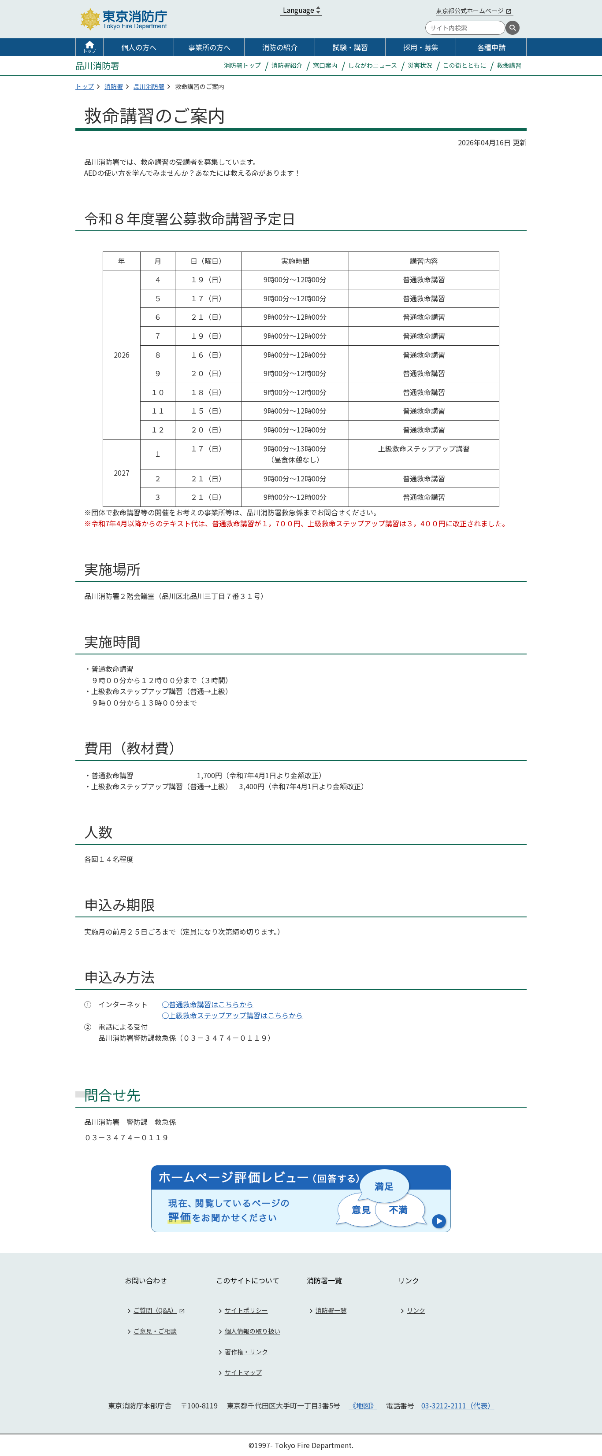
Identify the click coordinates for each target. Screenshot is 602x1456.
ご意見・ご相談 (155, 1331)
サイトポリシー (246, 1310)
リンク (416, 1310)
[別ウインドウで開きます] (301, 1198)
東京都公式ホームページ (470, 10)
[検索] (512, 28)
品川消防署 (149, 86)
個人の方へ (138, 47)
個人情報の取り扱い (252, 1331)
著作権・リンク (246, 1351)
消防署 (113, 86)
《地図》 (363, 1405)
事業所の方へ (209, 47)
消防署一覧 (331, 1310)
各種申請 (491, 47)
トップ (89, 51)
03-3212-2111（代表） (457, 1405)
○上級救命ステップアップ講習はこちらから (232, 1015)
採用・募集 (420, 47)
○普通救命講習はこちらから (207, 1004)
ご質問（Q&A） (155, 1310)
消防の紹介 (279, 47)
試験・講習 (350, 47)
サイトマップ (243, 1372)
